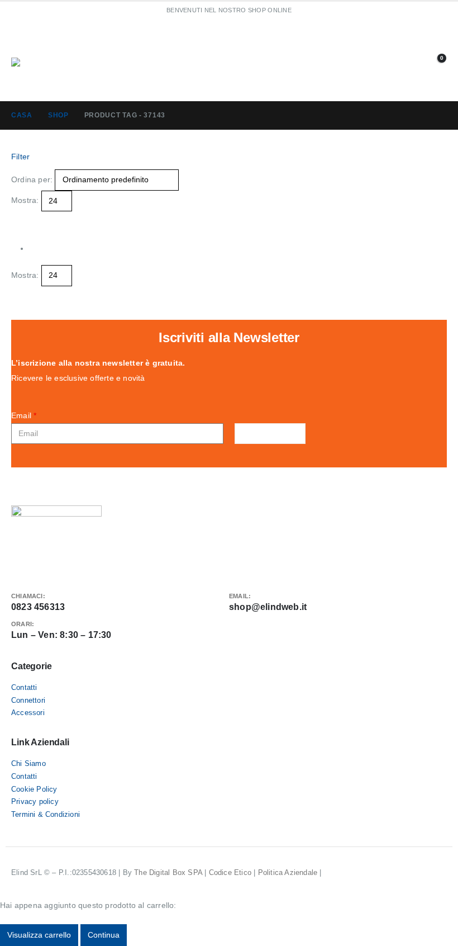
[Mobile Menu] (53, 43)
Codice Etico (230, 872)
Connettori (28, 700)
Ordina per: (32, 179)
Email (23, 415)
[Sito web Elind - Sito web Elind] (53, 74)
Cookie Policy (34, 789)
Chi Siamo (28, 764)
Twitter (38, 568)
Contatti (24, 688)
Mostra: (25, 200)
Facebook (19, 568)
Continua (104, 934)
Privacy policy (35, 802)
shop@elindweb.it (268, 607)
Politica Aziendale (288, 872)
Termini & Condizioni (45, 815)
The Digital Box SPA (168, 872)
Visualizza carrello (39, 934)
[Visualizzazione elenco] (25, 218)
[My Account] (422, 59)
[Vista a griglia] (16, 218)
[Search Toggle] (255, 60)
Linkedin (57, 568)
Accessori (28, 713)
